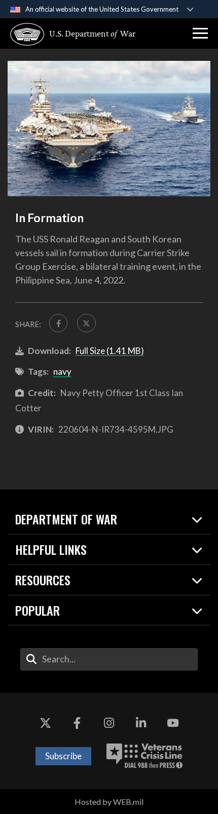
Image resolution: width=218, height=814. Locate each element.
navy (62, 371)
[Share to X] (86, 323)
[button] (200, 33)
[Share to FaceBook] (58, 323)
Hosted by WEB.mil (109, 801)
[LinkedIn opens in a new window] (141, 723)
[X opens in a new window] (45, 723)
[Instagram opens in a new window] (109, 723)
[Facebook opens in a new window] (77, 723)
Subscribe (63, 756)
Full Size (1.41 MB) (110, 350)
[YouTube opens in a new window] (173, 723)
